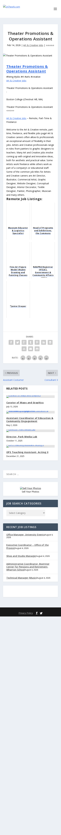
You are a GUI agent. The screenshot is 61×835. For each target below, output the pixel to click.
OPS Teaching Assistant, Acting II (27, 452)
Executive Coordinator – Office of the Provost (27, 546)
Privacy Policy (26, 613)
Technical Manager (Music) (21, 577)
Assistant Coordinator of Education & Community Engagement (29, 420)
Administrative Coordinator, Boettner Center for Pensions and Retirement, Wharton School (27, 566)
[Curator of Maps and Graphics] (30, 396)
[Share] (11, 342)
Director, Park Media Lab (21, 436)
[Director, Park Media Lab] (30, 430)
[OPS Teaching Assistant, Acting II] (30, 446)
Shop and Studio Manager (21, 555)
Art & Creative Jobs (33, 45)
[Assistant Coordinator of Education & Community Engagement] (30, 412)
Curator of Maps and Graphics (25, 402)
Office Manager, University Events (25, 534)
